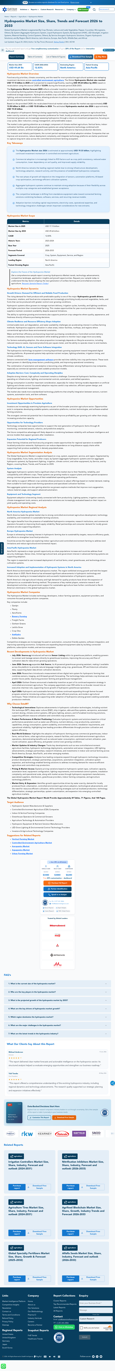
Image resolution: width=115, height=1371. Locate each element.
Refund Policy (7, 1318)
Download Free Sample (65, 1117)
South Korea (7, 1348)
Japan (4, 1344)
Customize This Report (40, 1117)
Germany (6, 1341)
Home (6, 16)
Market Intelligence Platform (13, 1301)
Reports (13, 16)
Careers (31, 1322)
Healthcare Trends (35, 1339)
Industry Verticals (35, 1318)
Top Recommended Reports (64, 1304)
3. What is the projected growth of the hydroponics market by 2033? (38, 1000)
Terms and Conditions (11, 1315)
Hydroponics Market (36, 16)
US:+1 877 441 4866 (57, 901)
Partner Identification (59, 889)
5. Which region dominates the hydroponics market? (30, 1017)
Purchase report (17, 1187)
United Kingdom (9, 1338)
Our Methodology (35, 1312)
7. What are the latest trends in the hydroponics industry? (33, 1034)
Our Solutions (33, 1308)
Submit (84, 1337)
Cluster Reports (59, 1301)
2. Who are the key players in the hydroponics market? (32, 992)
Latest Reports (59, 1308)
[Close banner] (91, 2)
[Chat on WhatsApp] (64, 1327)
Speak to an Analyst (59, 894)
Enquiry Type (96, 1314)
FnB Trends (32, 1336)
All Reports (58, 1311)
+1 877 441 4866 (62, 1323)
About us (31, 1305)
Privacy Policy (7, 1322)
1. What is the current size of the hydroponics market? (31, 984)
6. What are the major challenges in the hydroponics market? (34, 1025)
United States (7, 1334)
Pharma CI (32, 1315)
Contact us (6, 1312)
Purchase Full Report (59, 883)
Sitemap (5, 1325)
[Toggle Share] (112, 1083)
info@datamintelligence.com (60, 903)
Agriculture (23, 16)
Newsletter (6, 1308)
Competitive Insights (10, 1305)
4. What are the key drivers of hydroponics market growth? (34, 1009)
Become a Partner (35, 1325)
